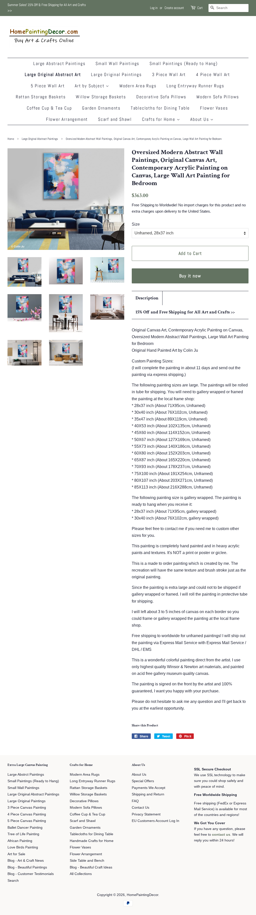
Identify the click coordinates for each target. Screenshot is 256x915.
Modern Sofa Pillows (217, 97)
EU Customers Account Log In (155, 821)
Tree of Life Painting (23, 834)
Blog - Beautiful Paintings (27, 867)
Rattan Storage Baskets (41, 97)
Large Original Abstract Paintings (40, 139)
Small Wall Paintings (117, 63)
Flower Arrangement (67, 119)
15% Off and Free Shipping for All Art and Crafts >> (185, 312)
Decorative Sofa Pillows (161, 97)
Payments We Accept (148, 788)
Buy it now (190, 276)
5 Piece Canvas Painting (27, 821)
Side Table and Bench (87, 860)
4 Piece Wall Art (213, 74)
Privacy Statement (146, 814)
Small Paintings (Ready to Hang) (184, 63)
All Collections (81, 874)
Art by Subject (90, 86)
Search (13, 880)
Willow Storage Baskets (101, 97)
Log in (154, 8)
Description (147, 298)
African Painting (20, 841)
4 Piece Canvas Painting (27, 814)
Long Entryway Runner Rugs (195, 86)
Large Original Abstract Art (53, 74)
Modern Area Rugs (138, 86)
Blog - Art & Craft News (26, 860)
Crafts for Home (159, 119)
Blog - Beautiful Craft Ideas (91, 867)
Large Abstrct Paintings (26, 774)
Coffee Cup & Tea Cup (49, 108)
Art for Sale (16, 854)
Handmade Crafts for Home (92, 841)
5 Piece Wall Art (48, 86)
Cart (200, 8)
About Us (200, 119)
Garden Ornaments (101, 108)
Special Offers (143, 781)
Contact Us (140, 807)
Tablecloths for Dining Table (160, 108)
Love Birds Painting (23, 847)
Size (136, 224)
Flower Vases (214, 108)
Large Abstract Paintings (59, 63)
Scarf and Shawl (115, 119)
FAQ (135, 801)
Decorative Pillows (84, 801)
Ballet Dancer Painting (25, 827)
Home (11, 139)
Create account (174, 8)
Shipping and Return (148, 794)
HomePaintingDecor (142, 895)
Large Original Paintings (116, 74)
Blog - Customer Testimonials (31, 874)
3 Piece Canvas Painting (27, 807)
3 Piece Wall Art (169, 74)
